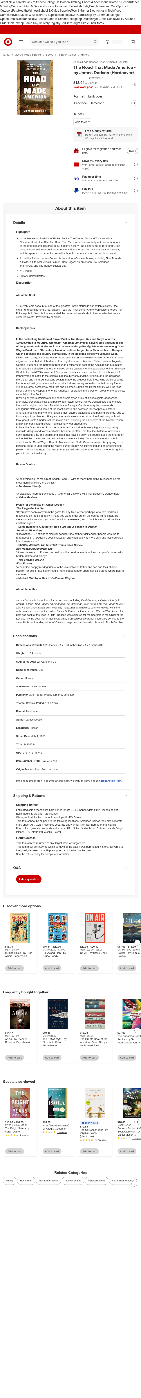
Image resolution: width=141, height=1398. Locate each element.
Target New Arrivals (12, 2)
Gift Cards (78, 15)
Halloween (63, 2)
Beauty (94, 6)
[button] (88, 77)
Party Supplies (49, 15)
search (95, 42)
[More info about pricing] (134, 84)
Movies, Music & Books (25, 15)
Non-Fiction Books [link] (48, 1180)
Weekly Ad (121, 19)
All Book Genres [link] (73, 1180)
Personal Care (108, 6)
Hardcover (97, 103)
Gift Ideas (65, 15)
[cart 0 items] (133, 42)
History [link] (9, 1180)
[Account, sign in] (114, 42)
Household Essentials (68, 6)
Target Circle (80, 23)
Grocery (48, 6)
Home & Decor (119, 2)
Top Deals (83, 19)
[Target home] (8, 41)
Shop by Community (98, 15)
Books (49, 54)
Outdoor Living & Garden (27, 6)
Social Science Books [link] (123, 1180)
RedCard (66, 23)
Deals (13, 19)
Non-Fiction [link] (26, 1180)
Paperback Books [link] (96, 1180)
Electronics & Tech (102, 10)
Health (22, 10)
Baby (85, 6)
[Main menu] (21, 42)
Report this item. (111, 780)
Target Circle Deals (102, 19)
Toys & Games (80, 10)
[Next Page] (134, 103)
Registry (55, 23)
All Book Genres (67, 54)
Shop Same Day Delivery (33, 23)
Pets (15, 10)
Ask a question (29, 879)
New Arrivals (39, 19)
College (50, 2)
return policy (33, 854)
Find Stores (96, 23)
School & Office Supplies (55, 10)
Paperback (81, 103)
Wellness (33, 10)
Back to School (35, 2)
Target (6, 54)
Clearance (24, 19)
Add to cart (82, 122)
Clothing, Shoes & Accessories (90, 2)
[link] (88, 77)
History (85, 54)
